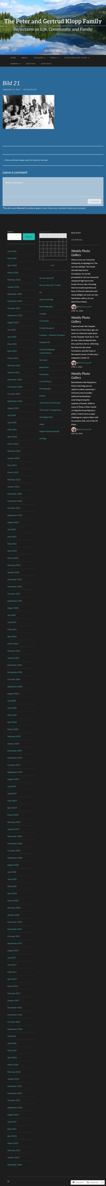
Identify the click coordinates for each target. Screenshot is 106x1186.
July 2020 (11, 700)
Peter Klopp (30, 89)
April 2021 (12, 636)
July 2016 (11, 1036)
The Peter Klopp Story (75, 58)
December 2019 (14, 750)
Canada (42, 313)
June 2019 (11, 793)
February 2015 (13, 1150)
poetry (42, 395)
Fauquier (38, 58)
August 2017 (13, 950)
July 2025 (11, 329)
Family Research (46, 328)
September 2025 (14, 315)
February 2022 (13, 565)
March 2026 (12, 272)
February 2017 (13, 993)
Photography (45, 388)
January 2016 (13, 1079)
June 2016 (11, 1043)
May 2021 (12, 629)
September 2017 (14, 943)
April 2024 (12, 436)
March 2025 (12, 358)
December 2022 (14, 493)
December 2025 (14, 294)
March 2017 (12, 986)
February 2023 (13, 479)
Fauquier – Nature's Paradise (52, 335)
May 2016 (12, 1050)
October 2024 (13, 394)
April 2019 (12, 807)
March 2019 (12, 815)
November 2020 (14, 672)
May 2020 (12, 715)
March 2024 (12, 444)
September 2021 (14, 601)
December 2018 (14, 836)
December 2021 (14, 579)
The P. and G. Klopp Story (50, 410)
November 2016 (14, 1014)
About (25, 58)
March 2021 (12, 643)
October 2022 (13, 508)
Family (53, 58)
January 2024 (13, 458)
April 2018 (12, 893)
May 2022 (12, 543)
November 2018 (14, 843)
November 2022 (14, 501)
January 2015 (13, 1157)
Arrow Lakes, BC (46, 278)
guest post (44, 367)
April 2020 (12, 722)
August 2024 (13, 408)
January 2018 (13, 915)
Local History (45, 381)
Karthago (46, 64)
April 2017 (12, 979)
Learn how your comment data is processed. (64, 208)
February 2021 (13, 651)
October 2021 (13, 593)
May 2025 (12, 344)
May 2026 (12, 258)
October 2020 (13, 679)
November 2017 (14, 929)
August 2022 (13, 522)
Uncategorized (46, 417)
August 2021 (13, 608)
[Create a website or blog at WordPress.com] (8, 1181)
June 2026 (11, 251)
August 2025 (13, 322)
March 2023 (12, 472)
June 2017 (11, 964)
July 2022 (11, 529)
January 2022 (13, 572)
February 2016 (13, 1072)
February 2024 (13, 451)
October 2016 (13, 1022)
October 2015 (13, 1100)
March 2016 (12, 1064)
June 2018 (11, 879)
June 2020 (11, 708)
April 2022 (12, 551)
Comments (44, 320)
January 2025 (13, 372)
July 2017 (11, 957)
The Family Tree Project (50, 402)
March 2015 (12, 1143)
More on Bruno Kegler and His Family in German (25, 160)
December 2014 (14, 1164)
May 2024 (12, 429)
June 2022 (11, 536)
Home (13, 58)
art (40, 292)
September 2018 (14, 857)
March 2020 (12, 729)
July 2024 (11, 415)
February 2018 (13, 907)
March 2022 (12, 558)
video (41, 424)
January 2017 (13, 1000)
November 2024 (14, 386)
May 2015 (12, 1129)
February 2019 (13, 822)
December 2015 (14, 1086)
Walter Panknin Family (49, 431)
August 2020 (13, 693)
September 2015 (14, 1107)
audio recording (46, 299)
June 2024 (11, 422)
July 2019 (11, 786)
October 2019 (13, 765)
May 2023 (12, 465)
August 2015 (13, 1114)
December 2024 (14, 379)
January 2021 (13, 658)
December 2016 (14, 1007)
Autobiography (46, 306)
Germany (43, 360)
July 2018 (11, 872)
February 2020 (13, 736)
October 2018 (13, 850)
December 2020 (14, 665)
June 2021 (11, 622)
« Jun (52, 265)
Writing (42, 438)
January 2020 (13, 743)
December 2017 (14, 922)
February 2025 (13, 365)
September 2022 (14, 515)
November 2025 (14, 301)
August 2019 (13, 779)
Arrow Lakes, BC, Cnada (50, 285)
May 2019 (12, 800)
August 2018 (13, 865)
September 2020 (14, 686)
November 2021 (14, 586)
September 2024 (14, 401)
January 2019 (13, 829)
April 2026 (12, 265)
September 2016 (14, 1029)
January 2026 (13, 287)
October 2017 (13, 936)
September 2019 (14, 772)
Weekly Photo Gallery (80, 253)
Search (10, 231)
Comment (94, 201)
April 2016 (12, 1057)
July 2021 (11, 615)
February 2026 (13, 279)
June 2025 (11, 336)
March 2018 (12, 900)
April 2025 (12, 351)
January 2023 (13, 486)
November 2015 (14, 1093)
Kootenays (44, 374)
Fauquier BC (44, 342)
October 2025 (13, 308)
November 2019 (14, 757)
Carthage (31, 64)
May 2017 (12, 972)
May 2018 (12, 886)
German (14, 64)
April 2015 (12, 1136)
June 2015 (11, 1121)
